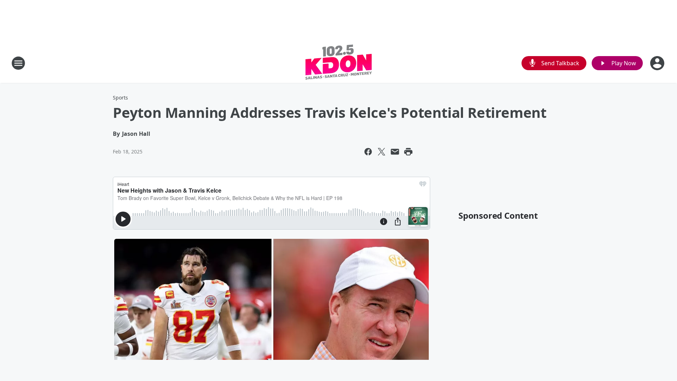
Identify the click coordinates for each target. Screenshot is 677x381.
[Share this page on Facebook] (368, 152)
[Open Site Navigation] (18, 63)
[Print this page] (408, 152)
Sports (120, 97)
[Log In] (658, 63)
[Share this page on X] (381, 152)
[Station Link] (338, 62)
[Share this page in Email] (395, 152)
